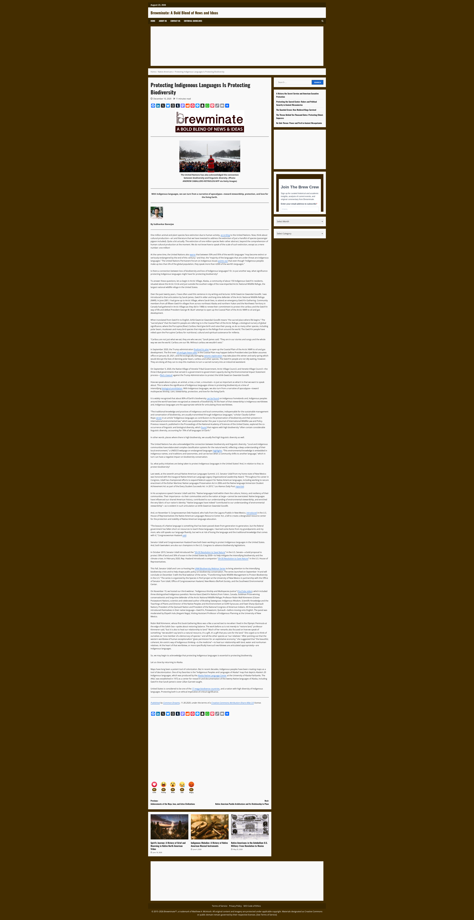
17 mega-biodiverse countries (206, 688)
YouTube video (245, 591)
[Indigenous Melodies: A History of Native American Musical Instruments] (210, 826)
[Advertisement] (227, 46)
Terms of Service (219, 906)
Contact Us (175, 20)
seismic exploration (213, 355)
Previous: (173, 802)
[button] (322, 21)
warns (193, 254)
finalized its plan (201, 349)
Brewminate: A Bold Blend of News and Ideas (184, 12)
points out (223, 260)
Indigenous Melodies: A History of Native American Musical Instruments (209, 844)
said (184, 535)
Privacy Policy (235, 906)
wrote (159, 418)
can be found (213, 398)
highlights (217, 450)
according (225, 235)
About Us (163, 20)
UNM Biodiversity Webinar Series (210, 568)
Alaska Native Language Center (212, 675)
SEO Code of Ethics (252, 906)
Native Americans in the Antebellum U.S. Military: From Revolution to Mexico (249, 844)
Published (155, 702)
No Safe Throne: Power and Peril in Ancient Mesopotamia (299, 123)
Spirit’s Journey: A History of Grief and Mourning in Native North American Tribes (168, 846)
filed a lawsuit (166, 375)
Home (153, 20)
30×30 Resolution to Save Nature (210, 552)
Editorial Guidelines (193, 20)
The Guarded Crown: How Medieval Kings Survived (296, 109)
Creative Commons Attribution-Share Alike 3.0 (232, 702)
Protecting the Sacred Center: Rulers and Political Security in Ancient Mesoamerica (296, 103)
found (204, 427)
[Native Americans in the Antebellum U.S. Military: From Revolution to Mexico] (250, 826)
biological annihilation (172, 388)
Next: (242, 802)
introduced (252, 512)
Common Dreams (171, 702)
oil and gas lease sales (187, 352)
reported (240, 486)
